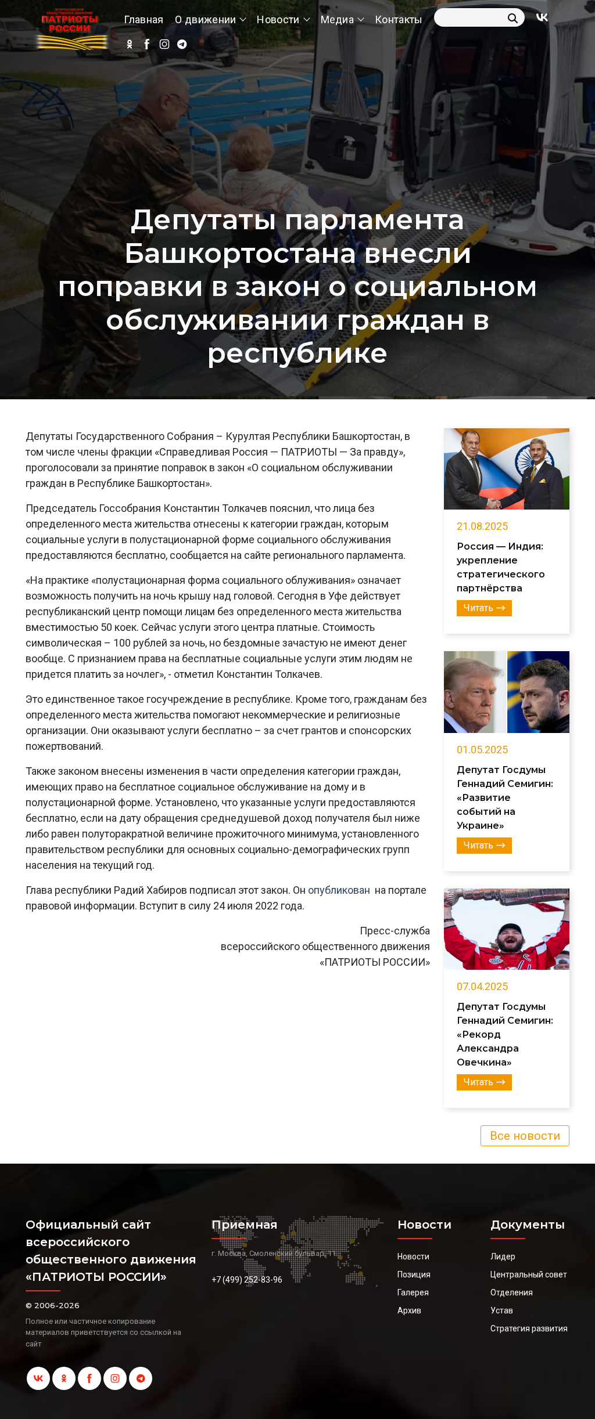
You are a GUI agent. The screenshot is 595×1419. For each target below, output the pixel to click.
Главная (143, 19)
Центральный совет (528, 1274)
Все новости (525, 1136)
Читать (478, 607)
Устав (501, 1310)
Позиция (414, 1274)
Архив (409, 1310)
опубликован (339, 890)
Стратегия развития (529, 1328)
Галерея (413, 1292)
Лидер (502, 1256)
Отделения (511, 1292)
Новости (278, 19)
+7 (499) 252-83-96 (247, 1279)
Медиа (337, 19)
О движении (205, 19)
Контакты (398, 19)
